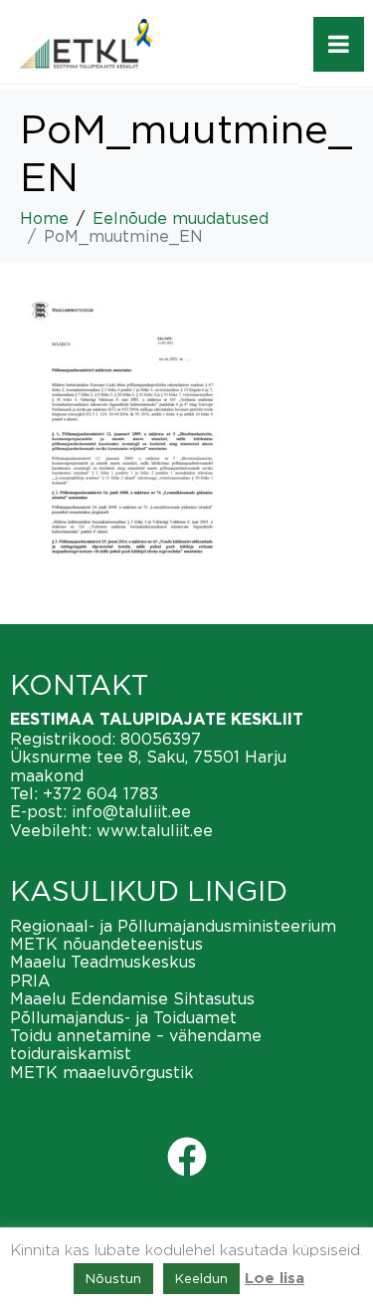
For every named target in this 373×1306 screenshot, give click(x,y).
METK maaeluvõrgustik (102, 1072)
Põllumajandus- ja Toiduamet (123, 1017)
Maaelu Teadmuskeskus (103, 962)
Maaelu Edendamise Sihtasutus (132, 998)
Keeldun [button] (201, 1278)
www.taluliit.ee (154, 830)
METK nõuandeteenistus (106, 944)
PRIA (30, 980)
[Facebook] (187, 1157)
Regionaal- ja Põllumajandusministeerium (173, 926)
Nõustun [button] (113, 1278)
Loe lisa (274, 1278)
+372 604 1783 (100, 793)
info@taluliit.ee (131, 811)
